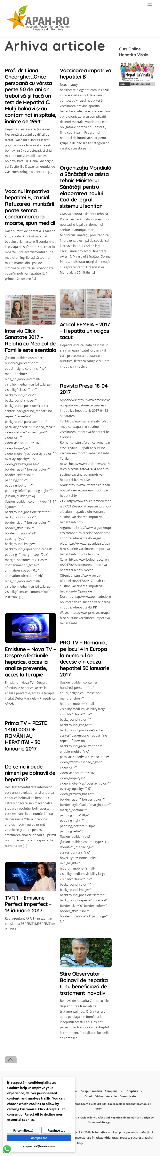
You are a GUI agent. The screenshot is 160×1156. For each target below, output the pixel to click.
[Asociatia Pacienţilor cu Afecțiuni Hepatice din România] (39, 30)
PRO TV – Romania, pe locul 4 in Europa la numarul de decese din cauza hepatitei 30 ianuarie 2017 (84, 658)
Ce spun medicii (91, 1091)
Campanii (111, 1091)
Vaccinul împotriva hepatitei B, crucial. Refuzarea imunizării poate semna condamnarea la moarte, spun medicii (30, 207)
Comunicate (128, 1096)
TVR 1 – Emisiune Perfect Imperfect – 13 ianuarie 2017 (28, 904)
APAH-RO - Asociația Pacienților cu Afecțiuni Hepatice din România (96, 1117)
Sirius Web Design (99, 1122)
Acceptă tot (39, 1138)
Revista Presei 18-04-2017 (85, 388)
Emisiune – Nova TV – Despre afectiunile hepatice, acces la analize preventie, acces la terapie (30, 662)
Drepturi (132, 1091)
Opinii (88, 1096)
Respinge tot (56, 1130)
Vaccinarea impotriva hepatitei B (85, 73)
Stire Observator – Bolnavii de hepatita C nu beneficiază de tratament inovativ (84, 983)
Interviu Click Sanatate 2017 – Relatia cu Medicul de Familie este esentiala (30, 340)
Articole (111, 1096)
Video (99, 1096)
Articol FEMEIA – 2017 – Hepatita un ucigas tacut (85, 330)
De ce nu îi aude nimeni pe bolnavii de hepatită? (30, 773)
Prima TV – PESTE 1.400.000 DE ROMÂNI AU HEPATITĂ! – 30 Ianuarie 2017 (26, 736)
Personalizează (23, 1130)
